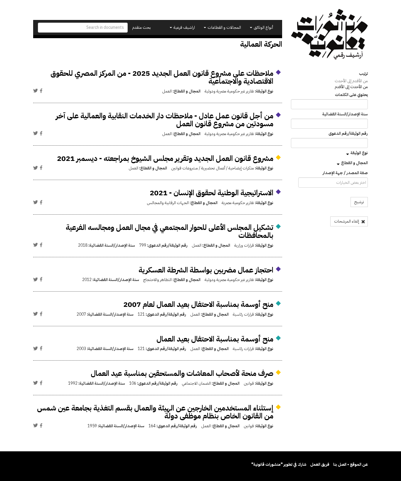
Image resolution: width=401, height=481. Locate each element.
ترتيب (363, 74)
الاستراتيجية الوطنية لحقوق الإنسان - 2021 (211, 192)
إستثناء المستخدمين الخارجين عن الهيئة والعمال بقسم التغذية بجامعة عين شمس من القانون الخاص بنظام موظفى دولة (155, 412)
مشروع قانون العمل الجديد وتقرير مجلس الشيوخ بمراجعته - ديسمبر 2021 (165, 158)
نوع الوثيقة (359, 153)
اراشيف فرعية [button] (184, 27)
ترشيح (359, 202)
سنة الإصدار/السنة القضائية (345, 114)
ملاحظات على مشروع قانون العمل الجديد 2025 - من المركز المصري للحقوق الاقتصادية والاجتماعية (161, 77)
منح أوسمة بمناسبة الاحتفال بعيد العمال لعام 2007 (198, 304)
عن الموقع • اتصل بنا (350, 464)
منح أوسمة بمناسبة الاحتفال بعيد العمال (214, 339)
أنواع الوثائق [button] (263, 27)
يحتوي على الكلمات (351, 95)
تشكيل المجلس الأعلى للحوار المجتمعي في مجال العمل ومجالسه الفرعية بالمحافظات (169, 231)
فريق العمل (319, 464)
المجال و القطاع (354, 163)
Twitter (35, 90)
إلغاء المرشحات (347, 221)
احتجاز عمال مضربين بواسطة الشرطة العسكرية (206, 270)
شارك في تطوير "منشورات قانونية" (278, 464)
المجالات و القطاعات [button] (224, 27)
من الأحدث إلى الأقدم (351, 87)
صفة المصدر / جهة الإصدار (345, 173)
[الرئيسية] (329, 34)
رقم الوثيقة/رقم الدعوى (348, 134)
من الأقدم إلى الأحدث (351, 81)
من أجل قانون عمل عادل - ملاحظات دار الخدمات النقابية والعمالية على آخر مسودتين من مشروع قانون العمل (164, 120)
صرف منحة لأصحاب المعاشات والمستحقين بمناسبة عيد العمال (182, 373)
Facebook (41, 90)
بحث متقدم (141, 27)
